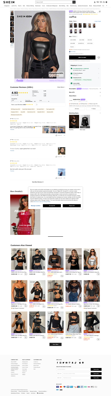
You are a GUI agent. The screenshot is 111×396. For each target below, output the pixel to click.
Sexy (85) (23, 112)
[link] (97, 2)
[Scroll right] (106, 5)
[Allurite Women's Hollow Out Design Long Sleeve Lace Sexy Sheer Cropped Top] (74, 291)
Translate (12, 129)
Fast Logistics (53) (50, 109)
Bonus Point (36, 365)
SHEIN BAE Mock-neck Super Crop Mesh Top (56, 272)
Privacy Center (14, 391)
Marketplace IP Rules (15, 393)
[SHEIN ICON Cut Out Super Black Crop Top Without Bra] (55, 291)
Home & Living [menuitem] (73, 5)
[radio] (71, 25)
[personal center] (95, 2)
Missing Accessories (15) (16, 114)
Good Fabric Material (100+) (28, 109)
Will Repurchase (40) (15, 109)
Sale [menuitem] (24, 5)
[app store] (80, 363)
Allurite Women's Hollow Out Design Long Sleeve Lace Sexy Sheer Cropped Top (74, 304)
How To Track (25, 367)
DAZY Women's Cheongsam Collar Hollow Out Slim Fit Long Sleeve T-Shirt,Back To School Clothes (92, 335)
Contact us (36, 361)
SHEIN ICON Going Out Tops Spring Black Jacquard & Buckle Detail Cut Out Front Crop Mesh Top (74, 272)
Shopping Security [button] (77, 77)
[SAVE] (99, 57)
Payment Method (37, 363)
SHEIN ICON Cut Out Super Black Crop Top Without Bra (55, 304)
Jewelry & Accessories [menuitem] (83, 5)
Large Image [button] (98, 21)
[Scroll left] (104, 5)
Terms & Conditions (43, 391)
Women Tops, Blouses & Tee (35, 8)
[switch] (36, 104)
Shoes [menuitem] (90, 5)
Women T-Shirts (45, 8)
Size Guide (24, 369)
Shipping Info (25, 361)
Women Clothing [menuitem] (30, 5)
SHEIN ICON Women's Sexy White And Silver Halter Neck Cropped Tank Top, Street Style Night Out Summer (92, 272)
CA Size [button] (74, 36)
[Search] (74, 2)
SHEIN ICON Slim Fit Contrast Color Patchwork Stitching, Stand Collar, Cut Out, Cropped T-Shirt (37, 335)
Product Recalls (37, 367)
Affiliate (23, 374)
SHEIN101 (13, 376)
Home (11, 8)
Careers (12, 372)
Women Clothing (24, 8)
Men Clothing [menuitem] (62, 5)
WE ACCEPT (59, 384)
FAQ (34, 369)
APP (80, 359)
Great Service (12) (31, 112)
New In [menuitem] (19, 5)
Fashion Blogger (14, 363)
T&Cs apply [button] (75, 74)
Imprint (28, 393)
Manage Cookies (33, 391)
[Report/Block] (64, 135)
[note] (55, 269)
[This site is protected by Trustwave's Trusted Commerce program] (57, 389)
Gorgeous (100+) (14, 112)
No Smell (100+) (40, 109)
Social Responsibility (15, 365)
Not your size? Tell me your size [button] (76, 53)
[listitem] (74, 121)
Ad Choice (33, 393)
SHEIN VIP (24, 370)
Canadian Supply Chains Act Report (14, 368)
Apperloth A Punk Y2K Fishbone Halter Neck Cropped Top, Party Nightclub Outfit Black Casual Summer (92, 304)
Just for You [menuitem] (14, 5)
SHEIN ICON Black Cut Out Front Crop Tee (37, 304)
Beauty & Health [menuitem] (97, 5)
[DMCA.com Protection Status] (61, 389)
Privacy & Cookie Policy (23, 391)
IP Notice (23, 393)
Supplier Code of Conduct (14, 370)
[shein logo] (8, 2)
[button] (104, 2)
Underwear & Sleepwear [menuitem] (52, 5)
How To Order (25, 365)
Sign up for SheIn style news (63, 366)
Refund (23, 372)
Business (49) (50, 112)
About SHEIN (13, 361)
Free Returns (25, 363)
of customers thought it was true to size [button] (79, 49)
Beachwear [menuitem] (38, 5)
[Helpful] (56, 135)
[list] (66, 363)
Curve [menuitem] (43, 5)
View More (55, 344)
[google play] (83, 363)
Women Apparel (17, 8)
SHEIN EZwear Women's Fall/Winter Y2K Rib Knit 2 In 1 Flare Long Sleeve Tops (56, 334)
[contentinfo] (79, 387)
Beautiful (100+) (41, 112)
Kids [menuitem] (67, 5)
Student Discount (14, 374)
